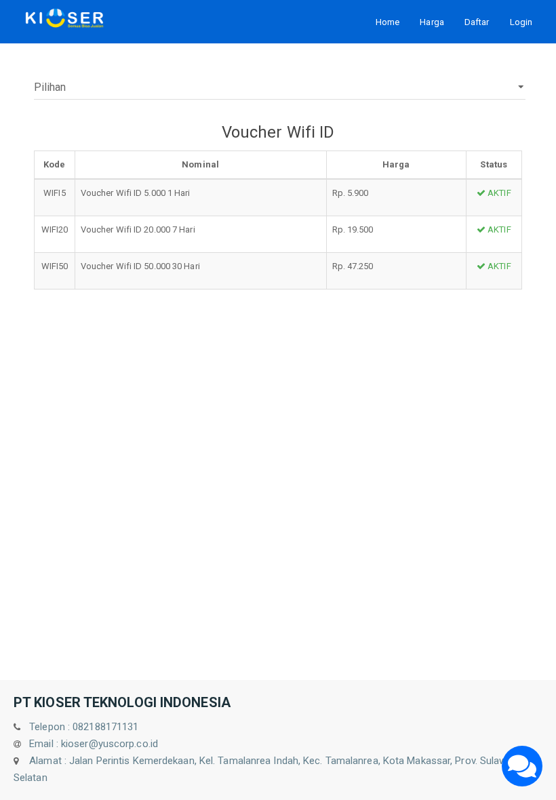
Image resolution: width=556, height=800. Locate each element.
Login (521, 22)
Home (387, 22)
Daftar (477, 22)
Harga (432, 22)
